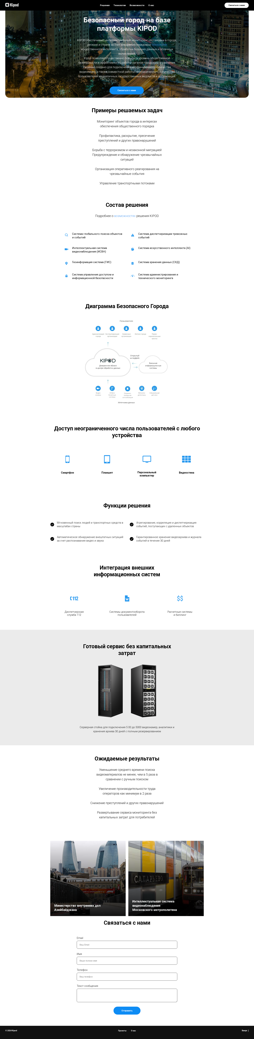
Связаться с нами (236, 5)
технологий (159, 44)
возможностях (125, 216)
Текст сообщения (87, 985)
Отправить (127, 1010)
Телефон (82, 970)
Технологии (120, 5)
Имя (79, 954)
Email (80, 938)
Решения (105, 5)
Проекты (122, 1031)
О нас (151, 5)
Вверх (244, 1030)
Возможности (137, 5)
